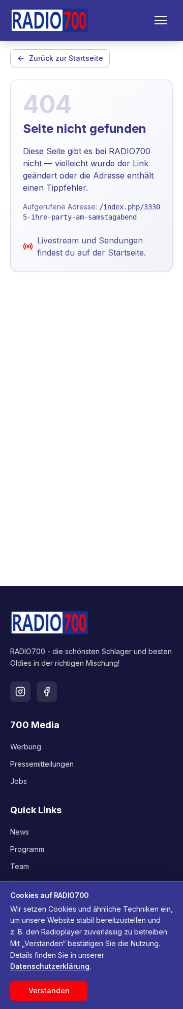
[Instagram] (20, 691)
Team (19, 866)
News (19, 831)
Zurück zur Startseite (66, 58)
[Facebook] (47, 691)
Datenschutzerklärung (49, 966)
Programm (27, 849)
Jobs (18, 781)
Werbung (25, 746)
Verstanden (49, 990)
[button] (160, 20)
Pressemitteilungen (42, 764)
